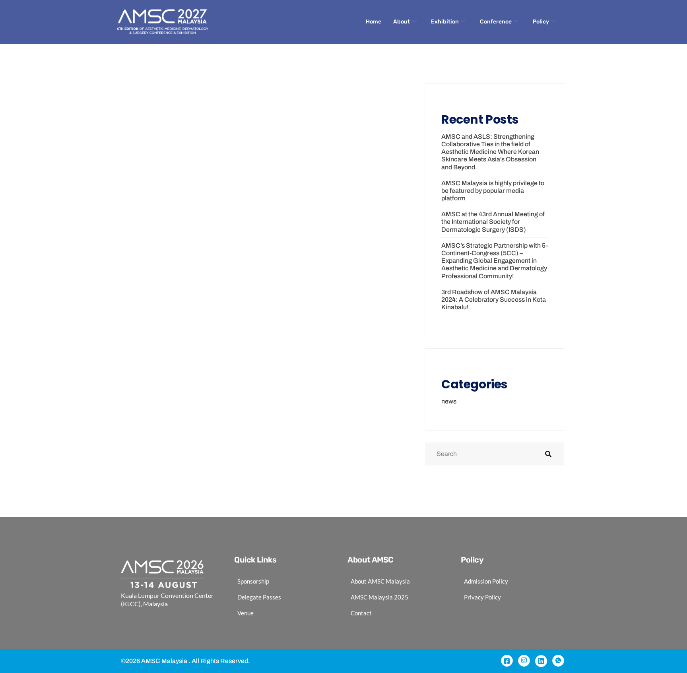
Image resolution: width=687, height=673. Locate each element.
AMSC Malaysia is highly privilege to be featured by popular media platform (492, 191)
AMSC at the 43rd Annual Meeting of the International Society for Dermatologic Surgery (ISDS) (493, 222)
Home (373, 21)
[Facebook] (507, 661)
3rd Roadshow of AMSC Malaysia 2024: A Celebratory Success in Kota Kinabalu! (493, 299)
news (448, 401)
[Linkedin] (541, 661)
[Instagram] (524, 661)
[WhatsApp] (558, 661)
